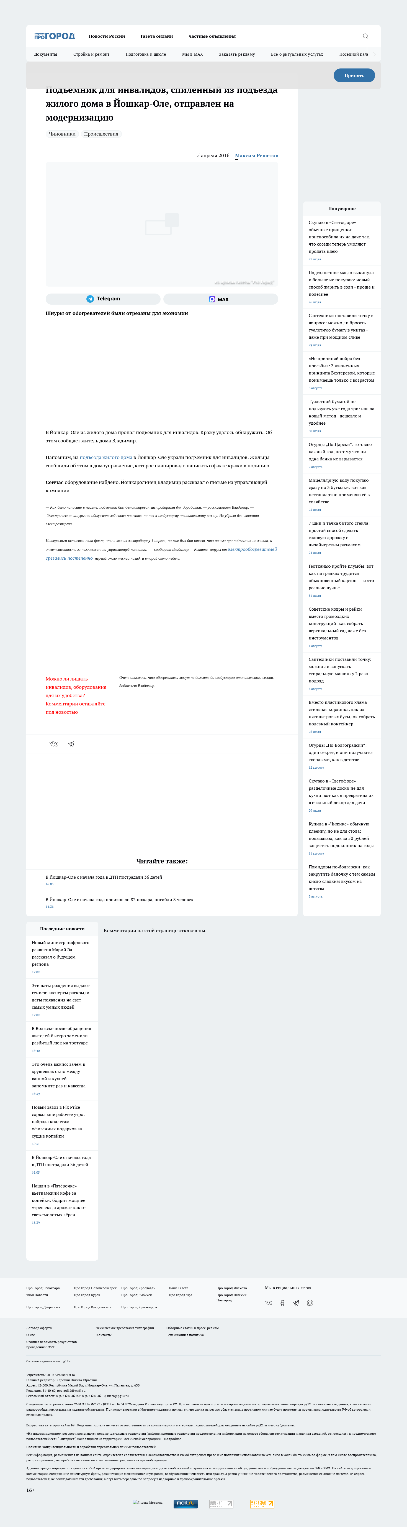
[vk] (54, 744)
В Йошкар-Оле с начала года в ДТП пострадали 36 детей (104, 880)
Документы (45, 54)
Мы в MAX (192, 54)
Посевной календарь (360, 54)
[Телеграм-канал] (103, 299)
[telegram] (73, 744)
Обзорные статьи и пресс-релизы (192, 1328)
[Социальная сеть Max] (220, 299)
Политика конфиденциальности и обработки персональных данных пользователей (91, 1447)
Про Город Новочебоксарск (95, 1288)
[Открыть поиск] (365, 36)
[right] (374, 54)
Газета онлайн (157, 36)
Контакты (104, 1335)
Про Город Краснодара (139, 1307)
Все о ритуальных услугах (297, 54)
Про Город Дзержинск (43, 1307)
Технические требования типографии (125, 1328)
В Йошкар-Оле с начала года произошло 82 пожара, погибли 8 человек (120, 903)
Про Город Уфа (180, 1295)
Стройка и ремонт (91, 54)
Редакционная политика (185, 1335)
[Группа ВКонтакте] (268, 1302)
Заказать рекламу (237, 54)
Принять (354, 75)
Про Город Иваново (232, 1288)
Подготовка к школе (146, 54)
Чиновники (62, 134)
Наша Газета (178, 1288)
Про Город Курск (87, 1295)
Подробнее (172, 1439)
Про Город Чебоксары (43, 1288)
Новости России (107, 36)
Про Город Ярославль (138, 1288)
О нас (30, 1335)
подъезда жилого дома (106, 457)
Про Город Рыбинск (136, 1295)
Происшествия (101, 134)
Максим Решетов (256, 155)
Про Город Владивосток (92, 1307)
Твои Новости (37, 1295)
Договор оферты (39, 1328)
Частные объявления (212, 36)
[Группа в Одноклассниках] (282, 1302)
